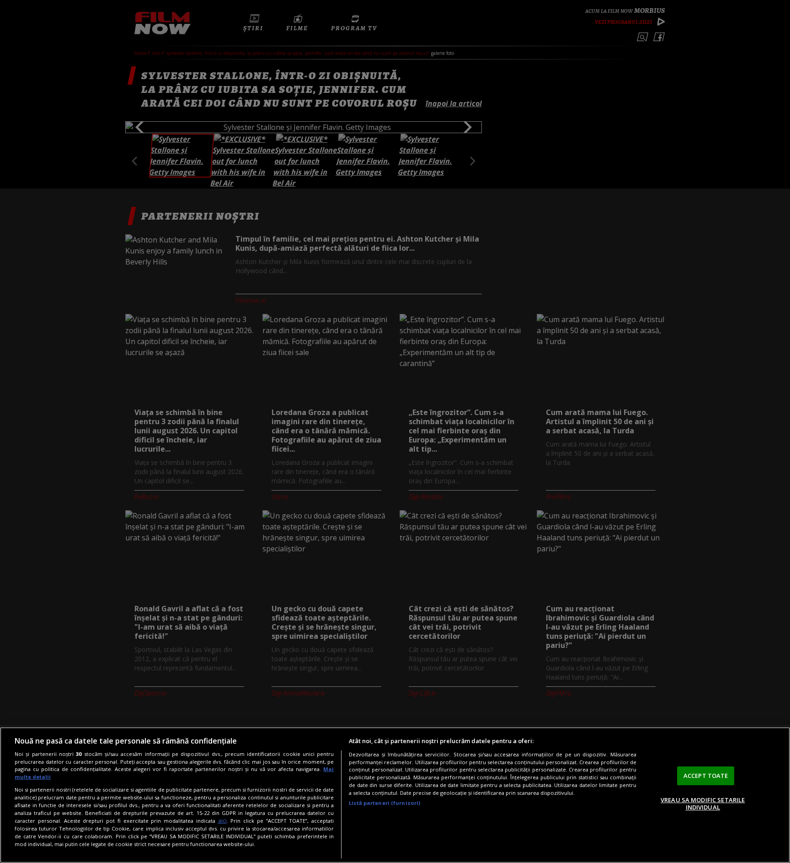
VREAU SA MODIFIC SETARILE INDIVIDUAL (703, 803)
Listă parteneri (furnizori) (384, 802)
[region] (395, 795)
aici (222, 821)
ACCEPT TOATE (705, 775)
